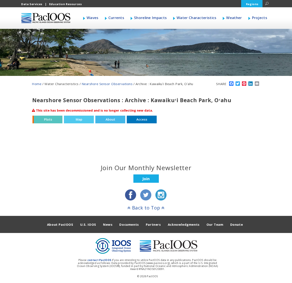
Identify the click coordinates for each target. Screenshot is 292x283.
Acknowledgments (184, 224)
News (107, 224)
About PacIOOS (60, 224)
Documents (129, 224)
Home (36, 84)
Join (146, 178)
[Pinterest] (244, 84)
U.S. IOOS (88, 224)
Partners (153, 224)
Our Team (214, 224)
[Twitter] (238, 84)
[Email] (257, 84)
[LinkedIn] (250, 84)
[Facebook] (231, 84)
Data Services (31, 4)
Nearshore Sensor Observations (107, 84)
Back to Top (146, 207)
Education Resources (65, 4)
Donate (236, 224)
